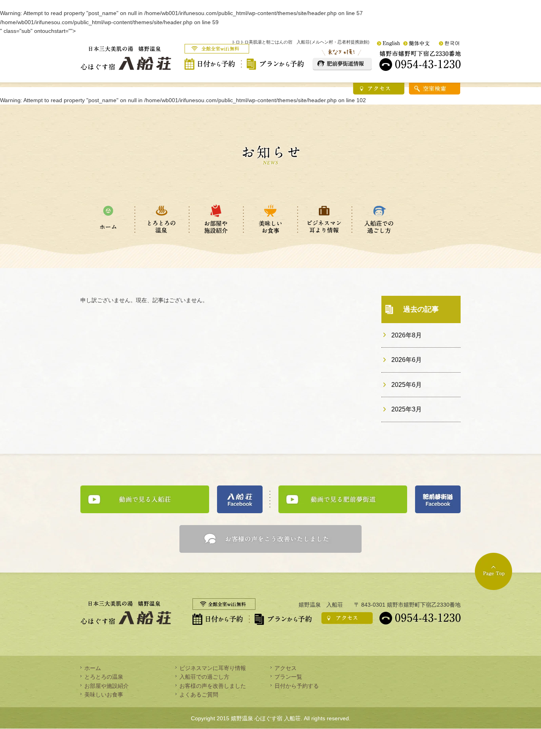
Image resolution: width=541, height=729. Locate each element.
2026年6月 (406, 359)
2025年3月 (406, 409)
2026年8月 (406, 335)
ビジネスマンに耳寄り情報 (212, 668)
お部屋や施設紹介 (106, 686)
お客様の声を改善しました (212, 686)
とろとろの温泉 (103, 677)
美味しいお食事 (103, 694)
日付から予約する (296, 686)
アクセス (285, 668)
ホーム (92, 668)
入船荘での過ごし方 (204, 677)
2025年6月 (406, 384)
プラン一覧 (288, 677)
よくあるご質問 (198, 694)
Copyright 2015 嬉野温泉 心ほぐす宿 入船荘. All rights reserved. (271, 718)
